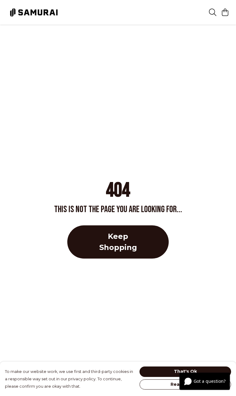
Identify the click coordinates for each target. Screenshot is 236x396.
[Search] (212, 12)
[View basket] (225, 12)
